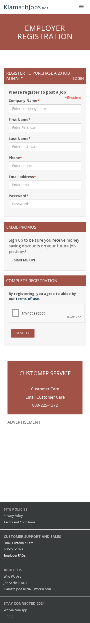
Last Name (18, 138)
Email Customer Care (45, 397)
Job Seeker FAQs (15, 583)
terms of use (27, 298)
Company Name (23, 100)
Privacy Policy (13, 516)
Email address (21, 176)
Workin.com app (15, 610)
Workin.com (42, 589)
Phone (14, 157)
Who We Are (12, 576)
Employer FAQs (15, 555)
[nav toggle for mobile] (81, 6)
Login (78, 78)
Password (17, 195)
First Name (18, 119)
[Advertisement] (45, 461)
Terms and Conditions (19, 522)
